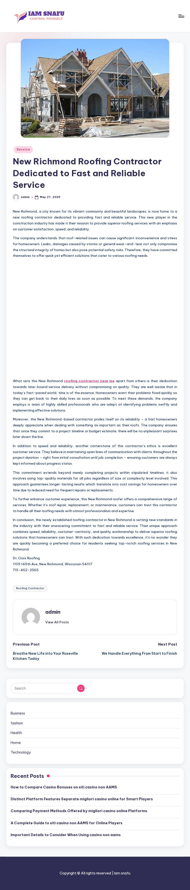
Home (16, 742)
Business (18, 713)
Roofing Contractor (30, 588)
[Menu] (181, 16)
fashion (17, 723)
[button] (57, 622)
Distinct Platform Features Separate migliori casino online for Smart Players (82, 799)
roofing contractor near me (89, 381)
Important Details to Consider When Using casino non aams (66, 835)
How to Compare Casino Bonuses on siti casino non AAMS (64, 787)
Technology (21, 752)
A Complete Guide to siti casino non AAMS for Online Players (66, 823)
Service (23, 149)
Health (16, 733)
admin (52, 612)
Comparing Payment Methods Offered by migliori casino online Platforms (79, 811)
